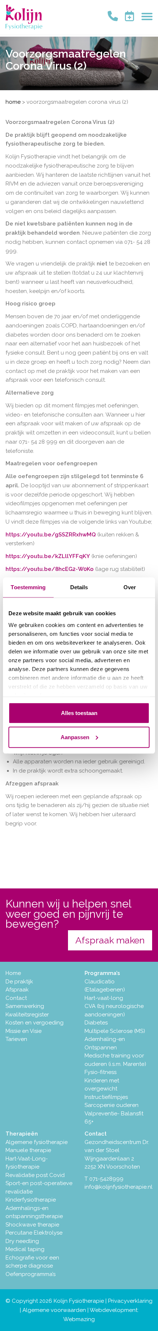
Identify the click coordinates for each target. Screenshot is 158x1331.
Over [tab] (129, 587)
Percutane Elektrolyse (34, 1232)
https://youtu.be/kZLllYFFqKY (48, 556)
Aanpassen (75, 737)
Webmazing (79, 1319)
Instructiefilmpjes (106, 1097)
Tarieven (16, 1039)
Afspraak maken (110, 940)
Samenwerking (25, 1006)
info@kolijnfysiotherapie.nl (118, 1187)
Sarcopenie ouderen (112, 1105)
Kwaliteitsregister (27, 1014)
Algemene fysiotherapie (37, 1142)
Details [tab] (79, 587)
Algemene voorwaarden (54, 1310)
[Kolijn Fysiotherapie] (24, 17)
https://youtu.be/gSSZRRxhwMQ (51, 534)
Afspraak (17, 989)
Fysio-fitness (100, 1072)
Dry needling (22, 1241)
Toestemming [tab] (28, 587)
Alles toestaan (79, 713)
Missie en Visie (24, 1031)
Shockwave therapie (32, 1224)
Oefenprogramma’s (30, 1274)
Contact (16, 998)
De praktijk (19, 981)
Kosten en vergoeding (35, 1022)
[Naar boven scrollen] (151, 1324)
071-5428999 (106, 1179)
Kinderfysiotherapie (31, 1199)
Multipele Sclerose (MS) (115, 1031)
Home (13, 102)
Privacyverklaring (130, 1301)
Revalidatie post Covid (35, 1175)
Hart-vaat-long (104, 998)
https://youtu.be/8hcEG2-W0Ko (50, 569)
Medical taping (25, 1249)
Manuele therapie (28, 1150)
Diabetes (96, 1022)
